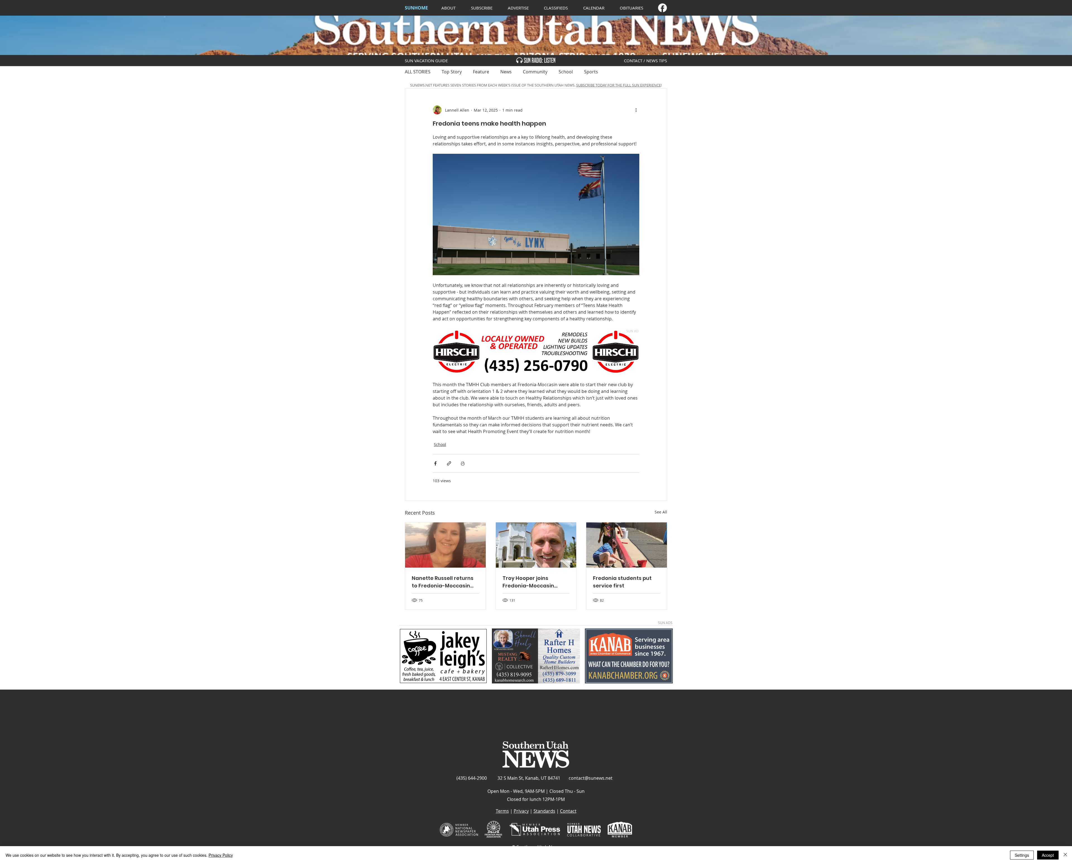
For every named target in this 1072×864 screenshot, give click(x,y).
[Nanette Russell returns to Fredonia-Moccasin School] (445, 545)
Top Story (452, 72)
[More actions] (636, 110)
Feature (481, 72)
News (506, 72)
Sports (591, 72)
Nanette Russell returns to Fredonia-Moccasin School (442, 582)
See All (661, 512)
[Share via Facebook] (435, 463)
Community (535, 72)
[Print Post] (462, 463)
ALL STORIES (417, 72)
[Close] (1065, 855)
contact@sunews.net (590, 778)
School (566, 72)
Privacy (521, 811)
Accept (1048, 855)
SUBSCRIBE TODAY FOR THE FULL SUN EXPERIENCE (618, 85)
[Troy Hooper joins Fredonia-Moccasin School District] (536, 545)
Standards (544, 811)
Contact (568, 811)
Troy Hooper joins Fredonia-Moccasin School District (528, 582)
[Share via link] (449, 463)
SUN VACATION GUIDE (426, 60)
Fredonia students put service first (622, 582)
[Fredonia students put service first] (626, 545)
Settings (1022, 855)
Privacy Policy (221, 855)
